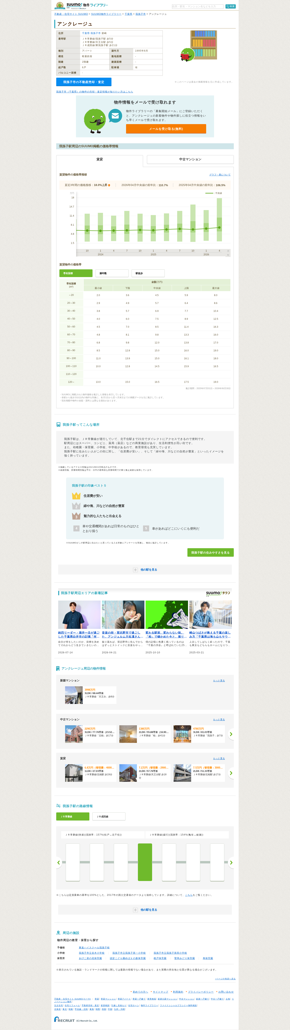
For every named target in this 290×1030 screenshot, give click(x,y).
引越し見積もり (118, 1005)
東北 (65, 1009)
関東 (71, 1009)
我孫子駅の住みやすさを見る (210, 552)
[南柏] (73, 862)
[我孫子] (145, 862)
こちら (189, 895)
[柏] (97, 862)
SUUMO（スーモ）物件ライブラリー (81, 5)
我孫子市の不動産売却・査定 (83, 82)
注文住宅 (58, 1005)
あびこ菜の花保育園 (90, 958)
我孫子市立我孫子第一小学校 (129, 953)
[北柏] (121, 862)
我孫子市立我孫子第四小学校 (170, 953)
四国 (104, 1009)
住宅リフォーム (72, 1005)
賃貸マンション (108, 999)
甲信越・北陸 (81, 1009)
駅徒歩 (139, 273)
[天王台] (169, 862)
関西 (98, 1009)
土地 (228, 999)
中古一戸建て (217, 999)
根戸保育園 (160, 958)
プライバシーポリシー (201, 991)
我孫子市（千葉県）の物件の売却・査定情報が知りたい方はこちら (94, 91)
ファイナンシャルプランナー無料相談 (178, 1005)
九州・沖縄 (119, 1009)
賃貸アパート (124, 999)
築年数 (103, 273)
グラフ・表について (220, 174)
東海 (92, 1009)
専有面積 (68, 273)
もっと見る (219, 680)
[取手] (193, 862)
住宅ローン (133, 1005)
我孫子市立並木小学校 (92, 953)
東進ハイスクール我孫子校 (94, 947)
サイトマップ (160, 991)
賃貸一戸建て (139, 999)
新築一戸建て (202, 999)
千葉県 (128, 14)
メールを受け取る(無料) (166, 128)
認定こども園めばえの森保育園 (128, 958)
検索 (232, 6)
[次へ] (231, 734)
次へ (231, 862)
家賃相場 (151, 999)
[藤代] (217, 862)
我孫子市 (141, 14)
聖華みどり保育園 (184, 958)
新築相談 (105, 1005)
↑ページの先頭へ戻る (225, 979)
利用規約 (178, 991)
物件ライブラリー (149, 1005)
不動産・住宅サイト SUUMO (71, 14)
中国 (110, 1009)
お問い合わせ (226, 991)
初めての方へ (140, 991)
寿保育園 (208, 958)
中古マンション (186, 999)
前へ (59, 862)
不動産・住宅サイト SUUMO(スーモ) (72, 999)
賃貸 (97, 999)
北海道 (57, 1009)
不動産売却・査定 (90, 1005)
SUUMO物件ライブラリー (106, 14)
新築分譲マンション (167, 999)
